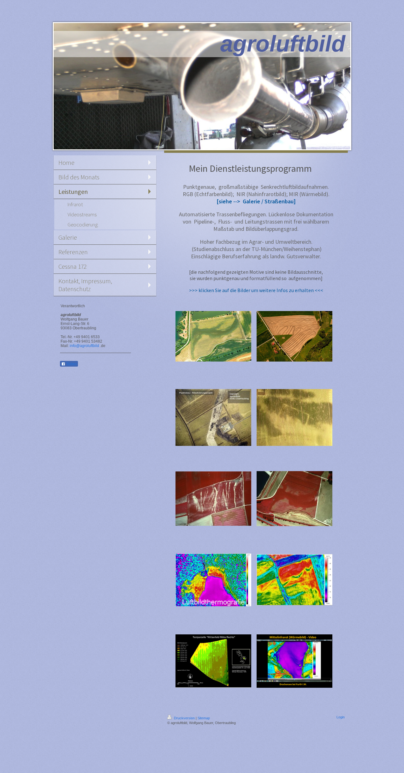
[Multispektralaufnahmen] (213, 661)
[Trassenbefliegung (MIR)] (294, 661)
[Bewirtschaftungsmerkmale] (294, 336)
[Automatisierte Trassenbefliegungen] (213, 417)
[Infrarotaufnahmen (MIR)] (294, 579)
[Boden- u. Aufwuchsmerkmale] (213, 336)
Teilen (71, 364)
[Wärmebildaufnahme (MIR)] (213, 580)
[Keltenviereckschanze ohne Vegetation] (294, 417)
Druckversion (184, 718)
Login (340, 717)
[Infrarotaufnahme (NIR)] (294, 498)
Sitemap (204, 718)
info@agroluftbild (84, 346)
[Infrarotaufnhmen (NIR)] (213, 498)
